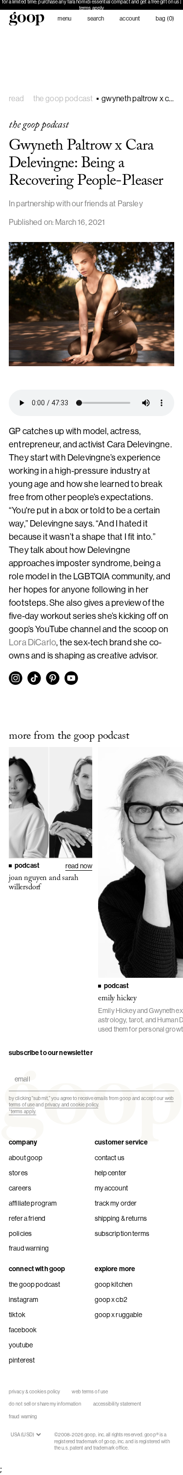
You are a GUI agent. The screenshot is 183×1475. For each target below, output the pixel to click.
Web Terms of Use (90, 1391)
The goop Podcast (34, 1284)
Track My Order (116, 1203)
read (16, 98)
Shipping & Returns (121, 1218)
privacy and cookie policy (72, 1104)
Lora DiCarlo (32, 642)
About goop (25, 1158)
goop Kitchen (114, 1284)
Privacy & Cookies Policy (34, 1391)
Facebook (23, 1330)
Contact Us (109, 1158)
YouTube (21, 1345)
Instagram (23, 1299)
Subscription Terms (122, 1233)
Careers (20, 1188)
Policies (20, 1233)
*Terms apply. (22, 1111)
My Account (111, 1188)
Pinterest (22, 1360)
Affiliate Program (33, 1203)
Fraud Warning (29, 1248)
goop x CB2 (111, 1299)
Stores (18, 1173)
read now (78, 866)
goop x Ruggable (118, 1315)
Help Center (111, 1173)
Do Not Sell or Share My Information (45, 1404)
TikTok (17, 1315)
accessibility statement (117, 1404)
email (20, 1071)
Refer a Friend (27, 1218)
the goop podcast (63, 98)
